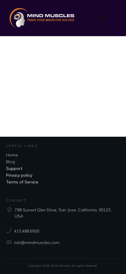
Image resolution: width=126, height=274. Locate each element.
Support (14, 168)
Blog (10, 161)
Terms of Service (22, 182)
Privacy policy (19, 175)
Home (12, 155)
